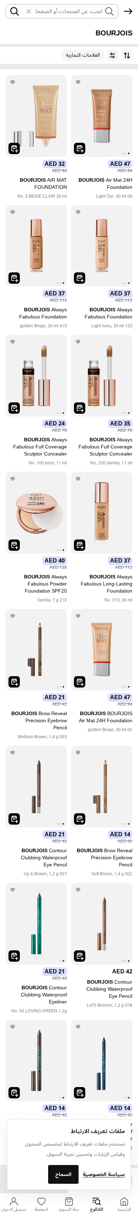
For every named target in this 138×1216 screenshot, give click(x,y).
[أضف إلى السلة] (79, 148)
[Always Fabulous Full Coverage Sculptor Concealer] (101, 376)
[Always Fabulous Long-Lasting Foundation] (101, 513)
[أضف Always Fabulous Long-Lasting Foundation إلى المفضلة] (78, 479)
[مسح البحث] (25, 11)
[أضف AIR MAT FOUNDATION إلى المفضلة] (12, 82)
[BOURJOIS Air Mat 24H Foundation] (101, 650)
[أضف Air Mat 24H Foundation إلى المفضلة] (78, 82)
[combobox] (68, 11)
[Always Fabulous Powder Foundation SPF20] (36, 513)
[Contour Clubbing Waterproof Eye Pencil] (36, 786)
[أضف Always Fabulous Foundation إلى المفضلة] (78, 212)
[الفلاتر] (112, 55)
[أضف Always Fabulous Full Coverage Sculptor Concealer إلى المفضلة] (78, 342)
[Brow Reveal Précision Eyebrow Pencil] (36, 650)
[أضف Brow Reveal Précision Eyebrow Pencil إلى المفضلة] (12, 616)
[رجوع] (128, 11)
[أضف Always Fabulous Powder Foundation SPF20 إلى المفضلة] (12, 479)
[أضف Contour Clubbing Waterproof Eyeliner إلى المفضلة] (12, 890)
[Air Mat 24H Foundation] (101, 116)
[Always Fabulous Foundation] (101, 246)
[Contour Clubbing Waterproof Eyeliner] (36, 924)
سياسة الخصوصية (104, 1174)
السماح (63, 1174)
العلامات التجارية (83, 55)
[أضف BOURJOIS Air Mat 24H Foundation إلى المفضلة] (78, 616)
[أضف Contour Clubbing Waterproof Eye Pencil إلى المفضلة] (12, 752)
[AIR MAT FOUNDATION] (36, 116)
